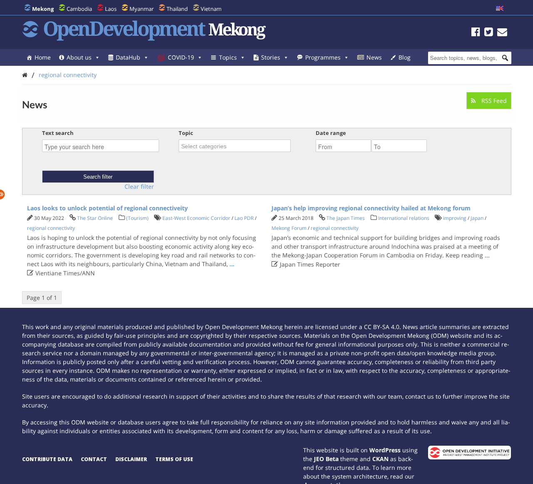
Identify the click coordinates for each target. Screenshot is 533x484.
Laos (111, 8)
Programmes (323, 57)
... (231, 264)
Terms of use (174, 459)
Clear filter (139, 186)
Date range (331, 133)
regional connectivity (68, 75)
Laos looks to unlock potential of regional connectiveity (107, 208)
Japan (477, 218)
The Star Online (95, 218)
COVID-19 (181, 57)
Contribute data (47, 459)
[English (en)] (499, 8)
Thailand (177, 8)
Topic (186, 133)
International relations (403, 218)
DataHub (128, 57)
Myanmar (142, 8)
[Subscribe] (502, 33)
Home (43, 57)
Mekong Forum (288, 228)
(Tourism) (137, 218)
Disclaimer (131, 459)
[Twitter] (488, 33)
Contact (94, 459)
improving (454, 218)
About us (79, 57)
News (374, 57)
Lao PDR (244, 218)
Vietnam (211, 8)
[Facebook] (475, 33)
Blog (405, 57)
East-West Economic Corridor (196, 218)
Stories (270, 57)
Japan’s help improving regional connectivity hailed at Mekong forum (371, 208)
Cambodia (79, 8)
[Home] (24, 75)
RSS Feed (493, 101)
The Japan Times (345, 218)
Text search (58, 133)
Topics (228, 57)
